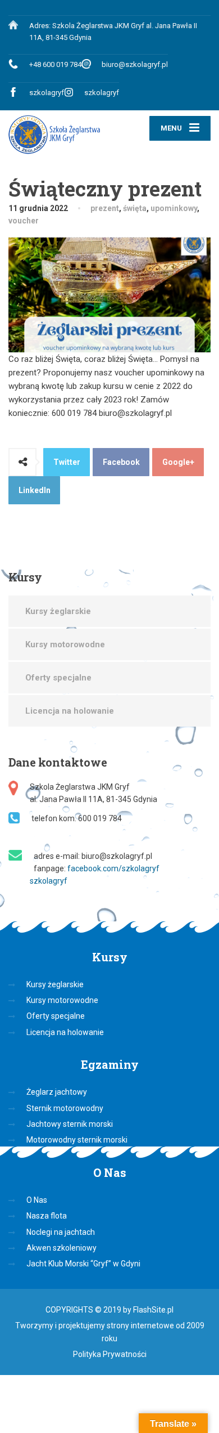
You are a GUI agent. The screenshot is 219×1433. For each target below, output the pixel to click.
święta (135, 208)
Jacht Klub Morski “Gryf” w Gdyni (83, 1263)
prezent (104, 208)
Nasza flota (46, 1215)
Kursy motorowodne (65, 644)
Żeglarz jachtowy (56, 1091)
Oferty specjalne (58, 678)
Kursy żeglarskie (58, 611)
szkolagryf (46, 92)
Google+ (178, 462)
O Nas (36, 1199)
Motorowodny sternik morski (76, 1139)
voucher (23, 220)
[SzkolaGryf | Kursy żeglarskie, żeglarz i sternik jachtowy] (59, 134)
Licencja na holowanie (69, 711)
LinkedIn (35, 490)
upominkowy (173, 208)
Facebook (121, 462)
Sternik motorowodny (64, 1108)
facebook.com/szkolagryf (113, 868)
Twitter (66, 462)
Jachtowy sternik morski (69, 1124)
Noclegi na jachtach (60, 1232)
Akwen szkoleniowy (61, 1247)
